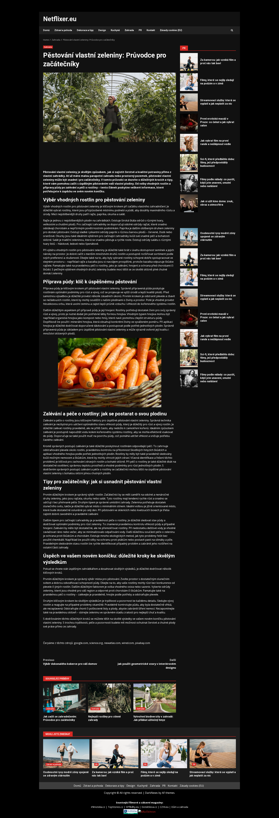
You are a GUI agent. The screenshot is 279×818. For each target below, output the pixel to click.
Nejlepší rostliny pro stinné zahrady (109, 698)
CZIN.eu (164, 806)
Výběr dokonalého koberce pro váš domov (70, 662)
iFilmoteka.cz (98, 806)
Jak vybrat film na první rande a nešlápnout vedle (189, 143)
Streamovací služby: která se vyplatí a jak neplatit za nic (189, 102)
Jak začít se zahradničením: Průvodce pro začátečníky (64, 698)
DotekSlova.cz (150, 806)
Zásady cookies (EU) (171, 30)
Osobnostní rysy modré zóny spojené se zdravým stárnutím (189, 237)
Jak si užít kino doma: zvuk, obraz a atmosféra (189, 203)
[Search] (232, 30)
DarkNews (151, 793)
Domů (46, 30)
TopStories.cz (116, 806)
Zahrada (129, 30)
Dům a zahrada (179, 806)
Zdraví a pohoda (63, 30)
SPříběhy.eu (133, 806)
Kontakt (151, 30)
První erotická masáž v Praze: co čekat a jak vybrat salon (189, 122)
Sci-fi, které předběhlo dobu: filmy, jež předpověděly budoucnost (189, 163)
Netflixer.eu (60, 19)
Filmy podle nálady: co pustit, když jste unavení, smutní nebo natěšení (189, 183)
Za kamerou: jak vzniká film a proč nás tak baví (189, 62)
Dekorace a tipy (85, 30)
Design (102, 30)
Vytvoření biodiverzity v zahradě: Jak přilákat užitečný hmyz (154, 698)
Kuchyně (115, 30)
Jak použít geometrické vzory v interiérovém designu (147, 663)
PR (140, 30)
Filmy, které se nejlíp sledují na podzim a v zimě (189, 82)
